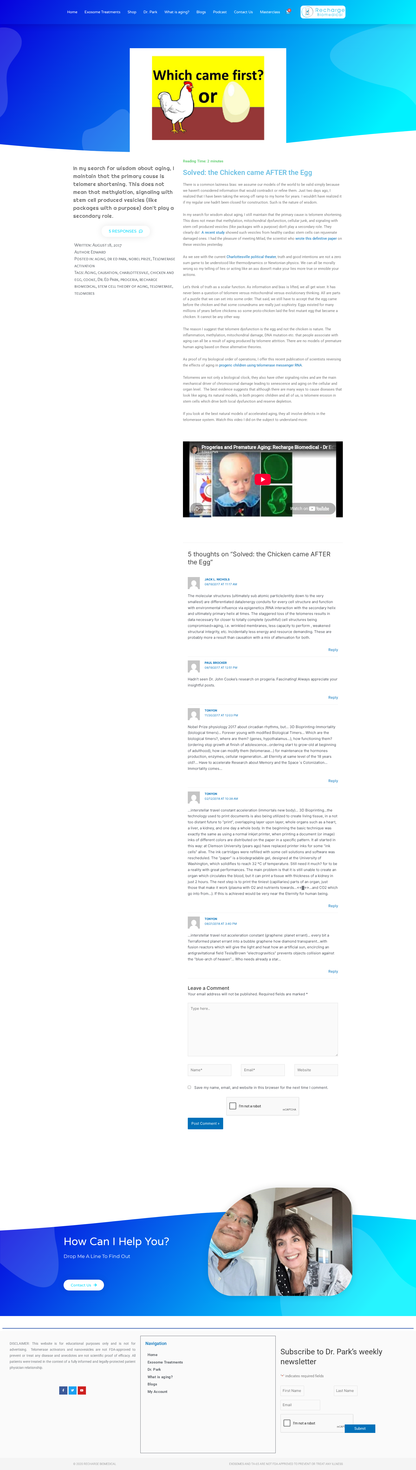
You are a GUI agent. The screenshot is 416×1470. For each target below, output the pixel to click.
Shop (132, 12)
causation (107, 272)
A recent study (214, 232)
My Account (158, 1392)
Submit (360, 1428)
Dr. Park (150, 12)
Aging (90, 272)
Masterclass (270, 12)
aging (100, 258)
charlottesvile (134, 272)
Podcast (220, 12)
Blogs (201, 12)
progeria (128, 279)
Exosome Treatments (102, 12)
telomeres (84, 293)
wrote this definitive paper (316, 238)
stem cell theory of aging (123, 286)
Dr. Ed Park (108, 279)
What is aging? (176, 12)
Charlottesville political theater (251, 257)
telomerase (161, 286)
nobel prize (140, 258)
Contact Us (243, 12)
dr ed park (117, 258)
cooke (89, 279)
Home (72, 12)
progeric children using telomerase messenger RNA (260, 365)
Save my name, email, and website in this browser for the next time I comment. (261, 1087)
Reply (333, 649)
